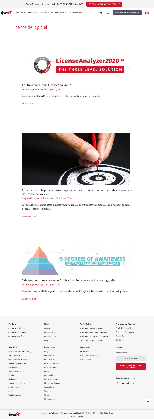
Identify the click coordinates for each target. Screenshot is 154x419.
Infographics (49, 375)
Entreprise (59, 12)
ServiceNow (49, 387)
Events (47, 371)
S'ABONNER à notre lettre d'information (130, 366)
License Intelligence (52, 383)
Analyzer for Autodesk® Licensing (93, 332)
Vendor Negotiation (16, 371)
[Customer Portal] (108, 13)
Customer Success (51, 363)
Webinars (48, 395)
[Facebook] (128, 383)
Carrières (119, 340)
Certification (49, 355)
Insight (47, 328)
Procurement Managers (17, 383)
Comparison (49, 359)
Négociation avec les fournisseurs (38, 198)
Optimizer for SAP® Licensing (91, 340)
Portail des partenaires (89, 355)
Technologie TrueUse (32, 89)
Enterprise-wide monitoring (19, 351)
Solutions (32, 12)
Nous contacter (75, 12)
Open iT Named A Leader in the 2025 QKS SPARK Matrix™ (54, 4)
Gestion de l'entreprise (125, 332)
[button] (127, 12)
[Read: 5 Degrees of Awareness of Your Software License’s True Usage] (77, 260)
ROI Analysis (13, 367)
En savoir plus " (29, 216)
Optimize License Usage (18, 359)
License (51, 332)
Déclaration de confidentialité (72, 413)
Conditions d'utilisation (50, 413)
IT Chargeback (14, 355)
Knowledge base (51, 379)
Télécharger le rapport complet (104, 4)
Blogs (46, 351)
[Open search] (101, 13)
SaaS (10, 391)
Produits (19, 12)
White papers (49, 399)
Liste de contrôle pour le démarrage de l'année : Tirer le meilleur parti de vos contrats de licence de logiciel (77, 192)
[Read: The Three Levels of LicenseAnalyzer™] (77, 65)
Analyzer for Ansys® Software (91, 328)
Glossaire (119, 347)
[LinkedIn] (117, 383)
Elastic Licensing (15, 395)
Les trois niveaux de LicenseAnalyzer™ (46, 85)
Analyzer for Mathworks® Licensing (94, 336)
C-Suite (11, 375)
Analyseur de (16, 328)
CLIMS (46, 340)
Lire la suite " (28, 103)
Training (47, 391)
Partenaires (84, 351)
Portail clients (85, 359)
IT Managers (13, 379)
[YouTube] (123, 383)
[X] (133, 383)
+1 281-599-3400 (130, 358)
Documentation (50, 367)
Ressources (45, 12)
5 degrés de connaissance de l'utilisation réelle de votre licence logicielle (68, 280)
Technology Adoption (17, 363)
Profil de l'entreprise (124, 328)
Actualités (120, 336)
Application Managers (17, 387)
